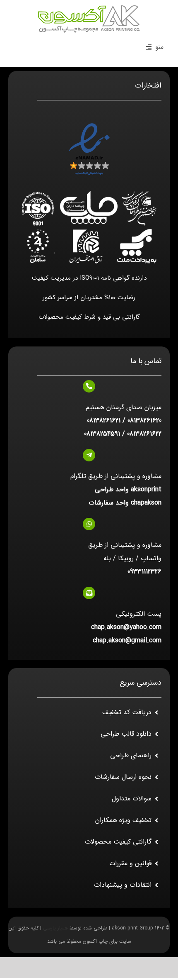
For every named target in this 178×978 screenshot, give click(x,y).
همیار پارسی (55, 928)
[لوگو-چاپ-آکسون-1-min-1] (89, 7)
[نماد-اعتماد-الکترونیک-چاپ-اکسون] (89, 124)
